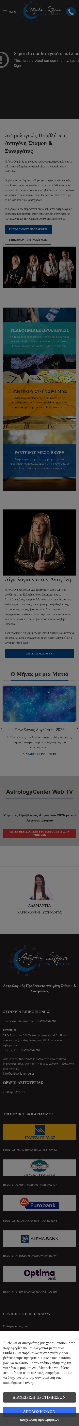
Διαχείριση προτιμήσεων (39, 1397)
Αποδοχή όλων (39, 1411)
